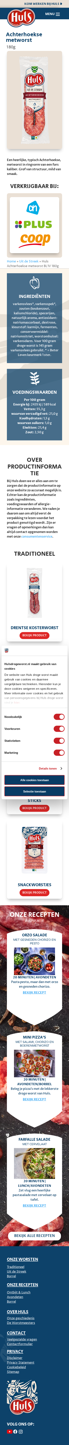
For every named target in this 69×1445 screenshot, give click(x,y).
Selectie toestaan (34, 791)
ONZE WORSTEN (22, 1259)
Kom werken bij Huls (42, 4)
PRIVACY (15, 1352)
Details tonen (48, 768)
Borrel (11, 1276)
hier (17, 702)
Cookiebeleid (16, 1367)
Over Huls (17, 1312)
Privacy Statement (20, 1363)
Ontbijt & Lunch (18, 1292)
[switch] (59, 729)
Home (11, 261)
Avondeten (15, 1297)
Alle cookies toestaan (34, 780)
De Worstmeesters (21, 1323)
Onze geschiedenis (20, 1318)
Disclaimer (14, 1358)
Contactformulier (20, 1344)
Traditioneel (15, 1267)
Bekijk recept (34, 993)
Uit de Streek (29, 261)
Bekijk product (34, 635)
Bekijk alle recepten (34, 1235)
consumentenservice (36, 536)
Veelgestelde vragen (22, 1339)
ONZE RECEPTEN (22, 1285)
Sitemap (13, 1372)
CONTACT (16, 1333)
